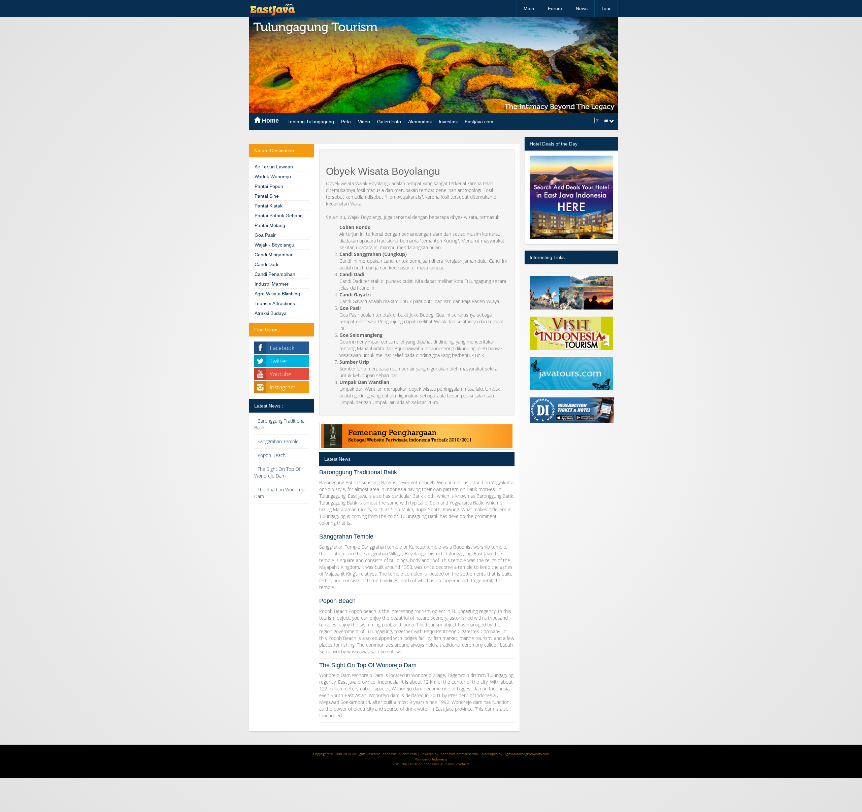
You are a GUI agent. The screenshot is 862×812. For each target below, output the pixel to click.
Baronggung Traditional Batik (358, 472)
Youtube (280, 374)
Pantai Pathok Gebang (279, 215)
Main (529, 8)
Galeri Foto (389, 121)
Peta (346, 121)
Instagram (283, 387)
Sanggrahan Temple (278, 441)
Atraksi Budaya (271, 313)
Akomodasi (420, 121)
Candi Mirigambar (274, 254)
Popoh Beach (272, 455)
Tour (606, 8)
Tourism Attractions (275, 303)
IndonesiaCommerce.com (458, 753)
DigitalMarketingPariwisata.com (526, 753)
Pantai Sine (267, 196)
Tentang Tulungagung (311, 121)
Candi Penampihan (275, 274)
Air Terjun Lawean (274, 166)
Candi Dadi (266, 264)
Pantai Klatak (269, 205)
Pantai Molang (270, 225)
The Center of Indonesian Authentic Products (435, 763)
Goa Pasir (265, 235)
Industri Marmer (272, 284)
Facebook (282, 348)
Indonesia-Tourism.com (399, 753)
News (582, 8)
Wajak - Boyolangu (274, 245)
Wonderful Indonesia (431, 759)
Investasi (448, 121)
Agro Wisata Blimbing (277, 293)
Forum (555, 8)
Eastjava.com (479, 121)
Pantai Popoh (269, 186)
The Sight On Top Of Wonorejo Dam (277, 472)
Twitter (279, 361)
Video (364, 121)
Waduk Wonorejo (273, 176)
